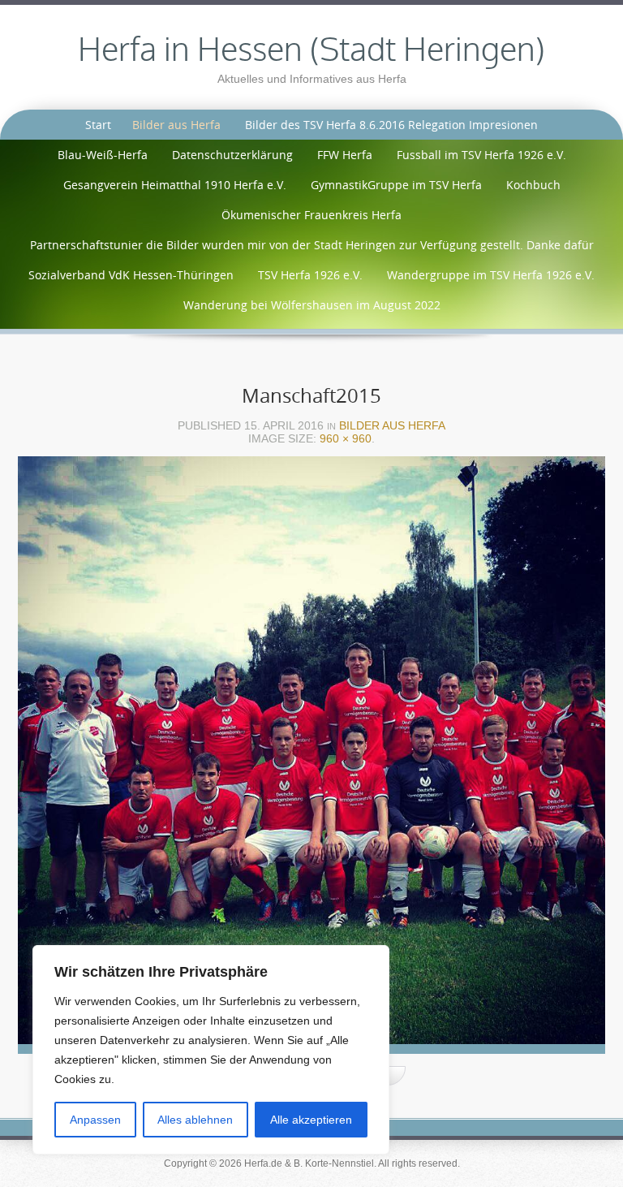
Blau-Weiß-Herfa (103, 154)
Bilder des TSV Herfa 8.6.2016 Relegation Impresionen (391, 124)
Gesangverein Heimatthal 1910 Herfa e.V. (174, 184)
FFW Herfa (344, 154)
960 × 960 (346, 438)
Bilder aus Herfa (176, 124)
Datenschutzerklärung (232, 154)
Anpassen (95, 1119)
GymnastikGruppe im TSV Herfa (396, 184)
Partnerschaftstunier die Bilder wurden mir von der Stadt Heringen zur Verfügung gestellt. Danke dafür (312, 245)
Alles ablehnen (195, 1119)
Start (98, 124)
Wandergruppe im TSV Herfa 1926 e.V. (491, 275)
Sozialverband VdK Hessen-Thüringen (131, 275)
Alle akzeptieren (311, 1119)
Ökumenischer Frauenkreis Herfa (311, 214)
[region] (210, 1050)
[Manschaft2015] (311, 759)
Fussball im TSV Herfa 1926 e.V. (481, 154)
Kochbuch (533, 184)
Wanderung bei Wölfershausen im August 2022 (311, 305)
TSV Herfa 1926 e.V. (310, 275)
